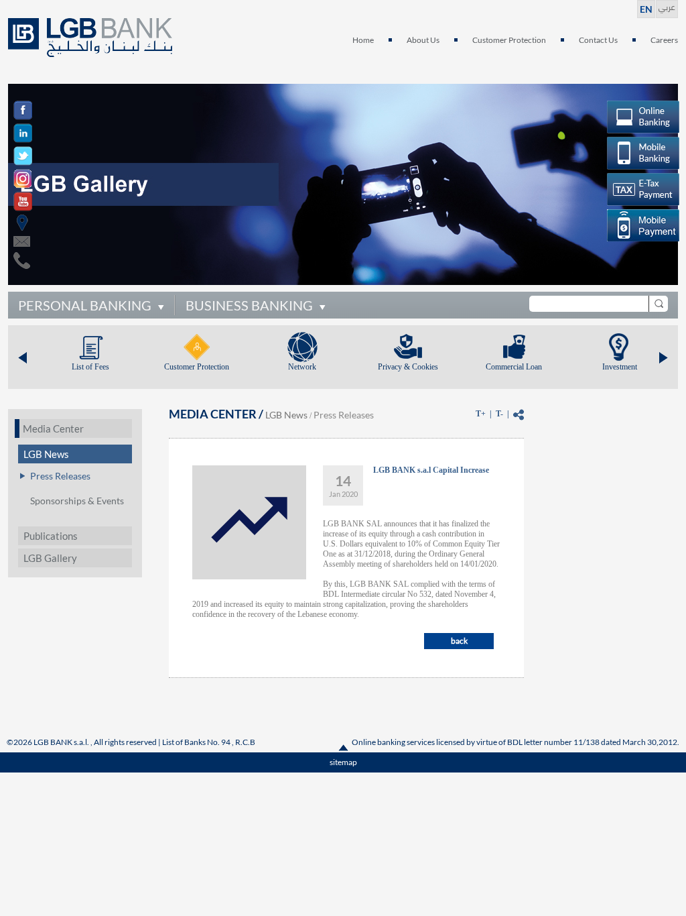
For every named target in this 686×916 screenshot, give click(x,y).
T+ (481, 413)
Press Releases (60, 475)
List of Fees (90, 366)
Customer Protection (509, 40)
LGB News (46, 454)
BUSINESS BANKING (249, 305)
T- (499, 413)
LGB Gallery (50, 558)
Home (363, 40)
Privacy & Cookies (408, 366)
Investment (619, 366)
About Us (423, 40)
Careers (664, 40)
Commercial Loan (514, 366)
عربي (667, 6)
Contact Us (598, 40)
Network (302, 366)
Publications (50, 536)
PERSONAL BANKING (84, 305)
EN (646, 9)
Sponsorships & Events (77, 500)
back (459, 641)
